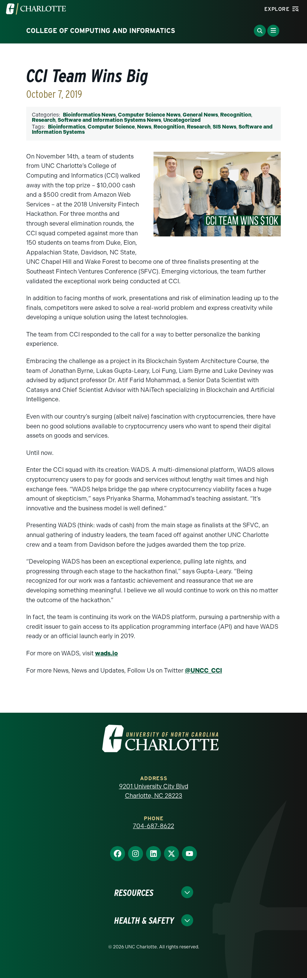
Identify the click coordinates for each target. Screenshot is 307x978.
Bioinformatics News (89, 115)
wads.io (106, 653)
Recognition (235, 115)
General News (200, 115)
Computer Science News (149, 115)
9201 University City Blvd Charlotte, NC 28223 (153, 791)
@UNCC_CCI (203, 670)
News (144, 127)
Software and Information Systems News (109, 120)
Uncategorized (182, 120)
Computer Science (111, 127)
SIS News (224, 127)
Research (43, 120)
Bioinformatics (66, 127)
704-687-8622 (153, 826)
